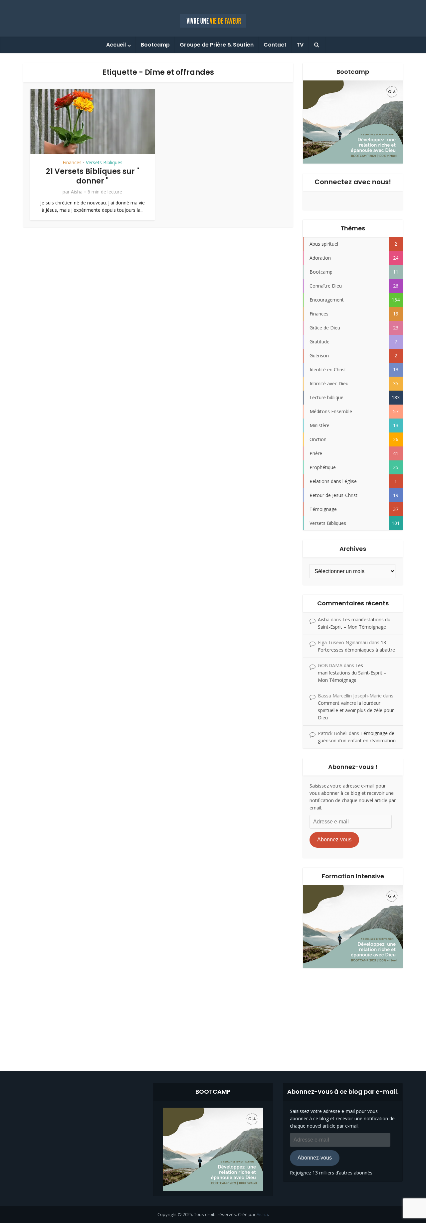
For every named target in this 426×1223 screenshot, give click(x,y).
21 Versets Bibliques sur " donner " (92, 176)
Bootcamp (155, 45)
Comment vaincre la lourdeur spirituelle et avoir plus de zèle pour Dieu (356, 710)
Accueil (116, 45)
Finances (72, 162)
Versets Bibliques (104, 162)
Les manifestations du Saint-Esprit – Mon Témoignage (352, 672)
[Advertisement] (213, 1014)
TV (300, 45)
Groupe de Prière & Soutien (217, 45)
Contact (275, 45)
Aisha (77, 192)
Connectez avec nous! (353, 181)
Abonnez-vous (334, 839)
